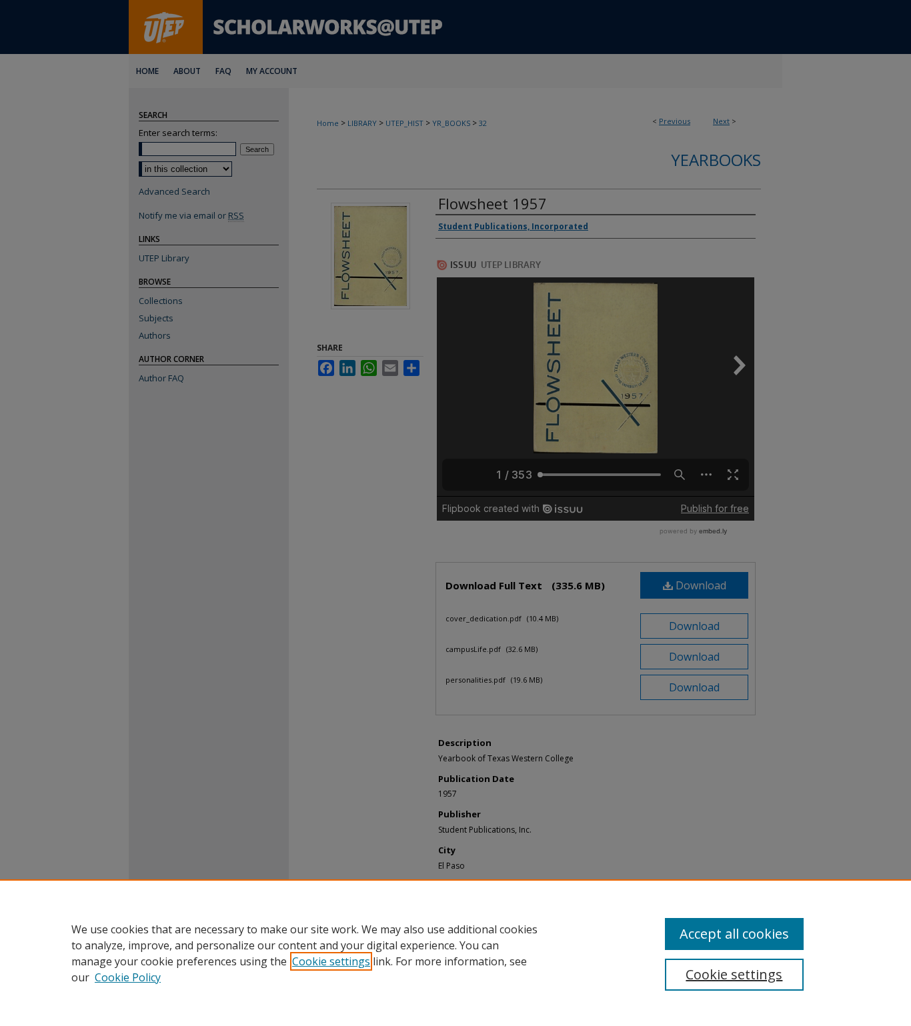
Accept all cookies (734, 934)
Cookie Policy (128, 977)
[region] (455, 952)
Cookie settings (331, 961)
